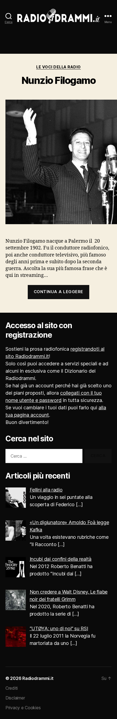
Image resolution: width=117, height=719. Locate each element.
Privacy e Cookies (23, 707)
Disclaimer (15, 698)
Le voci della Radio (58, 67)
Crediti (11, 688)
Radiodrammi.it (37, 678)
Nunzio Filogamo (58, 80)
